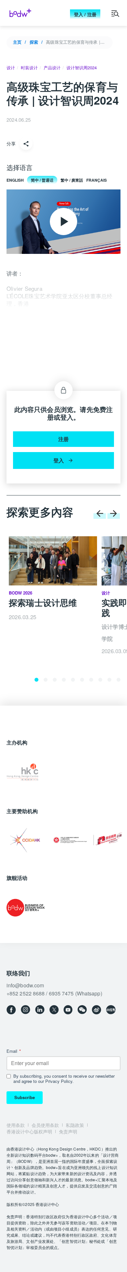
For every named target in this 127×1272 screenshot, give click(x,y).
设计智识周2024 (81, 67)
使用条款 (16, 1125)
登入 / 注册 (85, 14)
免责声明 (68, 1131)
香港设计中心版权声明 (29, 1131)
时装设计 (29, 67)
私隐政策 (75, 1125)
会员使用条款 (45, 1125)
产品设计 (52, 67)
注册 (63, 439)
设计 (11, 67)
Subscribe (24, 1097)
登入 (58, 460)
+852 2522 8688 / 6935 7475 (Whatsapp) (54, 993)
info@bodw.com (25, 985)
